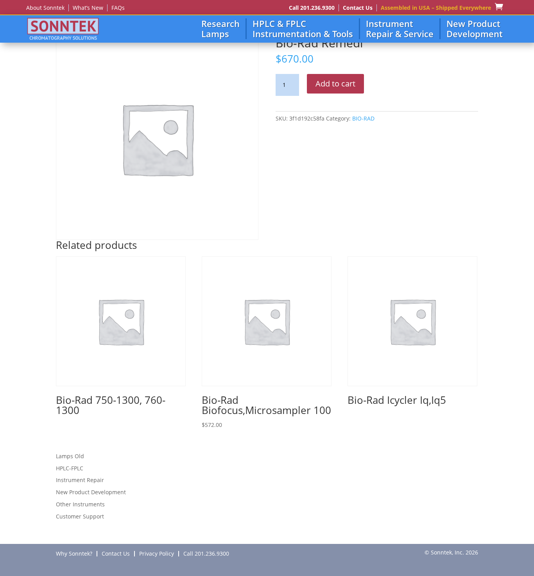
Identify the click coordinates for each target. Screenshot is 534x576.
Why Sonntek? (74, 553)
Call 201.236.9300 (312, 7)
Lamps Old (70, 456)
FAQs (118, 7)
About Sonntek (45, 7)
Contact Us (358, 7)
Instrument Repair (80, 480)
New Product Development (474, 28)
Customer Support (80, 516)
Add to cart (335, 83)
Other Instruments (80, 504)
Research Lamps (220, 28)
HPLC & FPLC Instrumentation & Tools (303, 28)
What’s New (88, 7)
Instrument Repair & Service (400, 28)
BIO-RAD (363, 118)
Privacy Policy (156, 553)
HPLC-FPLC (69, 468)
